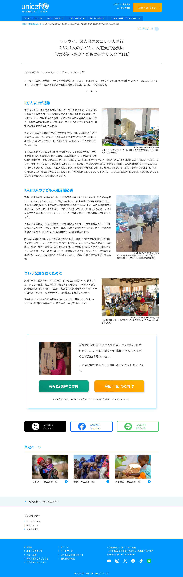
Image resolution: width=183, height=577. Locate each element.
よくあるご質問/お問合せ (72, 554)
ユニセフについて (34, 550)
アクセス (65, 547)
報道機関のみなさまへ (35, 24)
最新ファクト (33, 525)
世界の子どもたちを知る (37, 558)
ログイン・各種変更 (121, 4)
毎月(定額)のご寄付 (63, 386)
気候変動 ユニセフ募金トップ (44, 501)
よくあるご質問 (123, 8)
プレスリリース (145, 28)
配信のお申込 (33, 529)
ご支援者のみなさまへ (36, 562)
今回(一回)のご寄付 (119, 386)
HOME (24, 24)
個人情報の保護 (68, 558)
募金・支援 (31, 554)
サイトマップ (67, 550)
